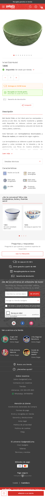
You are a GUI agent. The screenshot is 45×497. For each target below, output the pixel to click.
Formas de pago (22, 410)
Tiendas (22, 386)
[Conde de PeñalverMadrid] (26, 352)
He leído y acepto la (24, 306)
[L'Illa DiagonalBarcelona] (26, 339)
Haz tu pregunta (22, 254)
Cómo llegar (14, 342)
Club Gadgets (22, 445)
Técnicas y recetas (22, 452)
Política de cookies (22, 428)
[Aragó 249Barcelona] (5, 339)
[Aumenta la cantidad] (16, 77)
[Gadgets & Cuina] (10, 8)
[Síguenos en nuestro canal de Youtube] (14, 323)
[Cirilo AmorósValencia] (5, 352)
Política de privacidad (32, 306)
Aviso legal (22, 421)
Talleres (22, 449)
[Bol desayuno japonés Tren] (32, 217)
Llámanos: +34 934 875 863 (22, 390)
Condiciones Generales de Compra (22, 407)
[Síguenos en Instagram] (31, 323)
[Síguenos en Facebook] (22, 323)
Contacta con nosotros (22, 383)
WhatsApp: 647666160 (24, 393)
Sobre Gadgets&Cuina (22, 379)
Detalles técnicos (12, 161)
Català (15, 483)
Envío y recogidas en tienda (22, 414)
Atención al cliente (22, 403)
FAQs (23, 432)
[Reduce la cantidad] (5, 77)
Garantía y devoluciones (22, 417)
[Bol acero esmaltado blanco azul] (12, 217)
